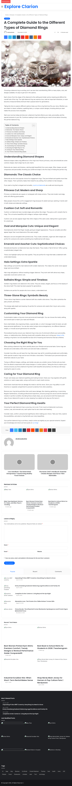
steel (31, 774)
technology (42, 774)
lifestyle (4, 774)
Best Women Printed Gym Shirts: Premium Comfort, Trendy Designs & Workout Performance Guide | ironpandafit (34, 504)
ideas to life (60, 335)
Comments (58, 571)
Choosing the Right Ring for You (15, 147)
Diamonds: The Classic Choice (15, 129)
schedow (25, 774)
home (59, 771)
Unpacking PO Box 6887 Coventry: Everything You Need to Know (35, 578)
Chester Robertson (34, 771)
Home (7, 15)
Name (6, 545)
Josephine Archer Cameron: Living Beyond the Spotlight (33, 593)
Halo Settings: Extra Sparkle (14, 139)
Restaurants (17, 774)
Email (6, 551)
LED (64, 771)
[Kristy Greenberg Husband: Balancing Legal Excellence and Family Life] (9, 588)
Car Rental (24, 771)
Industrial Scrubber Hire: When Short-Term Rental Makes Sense (18, 679)
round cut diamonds (39, 185)
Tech (35, 774)
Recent (35, 571)
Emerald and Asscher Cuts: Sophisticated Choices (20, 138)
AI (2, 771)
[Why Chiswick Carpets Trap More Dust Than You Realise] (12, 755)
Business (17, 771)
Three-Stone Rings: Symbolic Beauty (16, 143)
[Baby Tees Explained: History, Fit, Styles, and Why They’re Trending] (14, 494)
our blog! (35, 423)
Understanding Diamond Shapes (15, 128)
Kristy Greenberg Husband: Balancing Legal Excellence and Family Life (37, 586)
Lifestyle (11, 15)
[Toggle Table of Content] (33, 125)
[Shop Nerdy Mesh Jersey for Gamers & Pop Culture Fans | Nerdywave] (52, 667)
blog (12, 771)
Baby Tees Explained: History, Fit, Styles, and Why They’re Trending (13, 502)
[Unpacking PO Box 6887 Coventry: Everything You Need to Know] (9, 580)
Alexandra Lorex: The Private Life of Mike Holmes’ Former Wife (34, 601)
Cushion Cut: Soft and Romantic (15, 133)
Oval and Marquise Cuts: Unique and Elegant (19, 135)
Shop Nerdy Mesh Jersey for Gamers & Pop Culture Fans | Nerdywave (50, 680)
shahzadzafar (10, 32)
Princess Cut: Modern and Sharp (15, 131)
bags (7, 771)
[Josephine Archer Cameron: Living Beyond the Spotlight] (9, 596)
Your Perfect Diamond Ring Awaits (16, 151)
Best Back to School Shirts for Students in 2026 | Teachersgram (57, 502)
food (49, 771)
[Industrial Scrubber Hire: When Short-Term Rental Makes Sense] (19, 667)
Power (10, 774)
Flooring (43, 771)
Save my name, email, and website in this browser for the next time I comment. (28, 558)
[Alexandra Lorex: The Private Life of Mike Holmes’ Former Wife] (9, 603)
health (53, 771)
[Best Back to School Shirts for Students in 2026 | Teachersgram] (58, 494)
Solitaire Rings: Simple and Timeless (16, 141)
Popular (12, 571)
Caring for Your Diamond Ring (15, 149)
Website (39, 551)
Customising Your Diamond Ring (16, 145)
